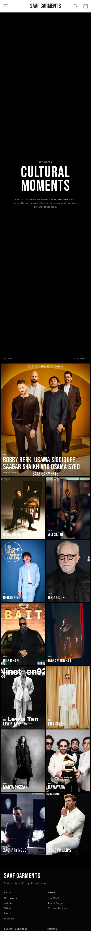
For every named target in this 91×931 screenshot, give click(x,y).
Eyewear (9, 918)
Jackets (8, 903)
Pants (7, 913)
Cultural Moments (58, 908)
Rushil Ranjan (55, 903)
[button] (5, 6)
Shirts (7, 908)
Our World (54, 898)
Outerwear (10, 898)
